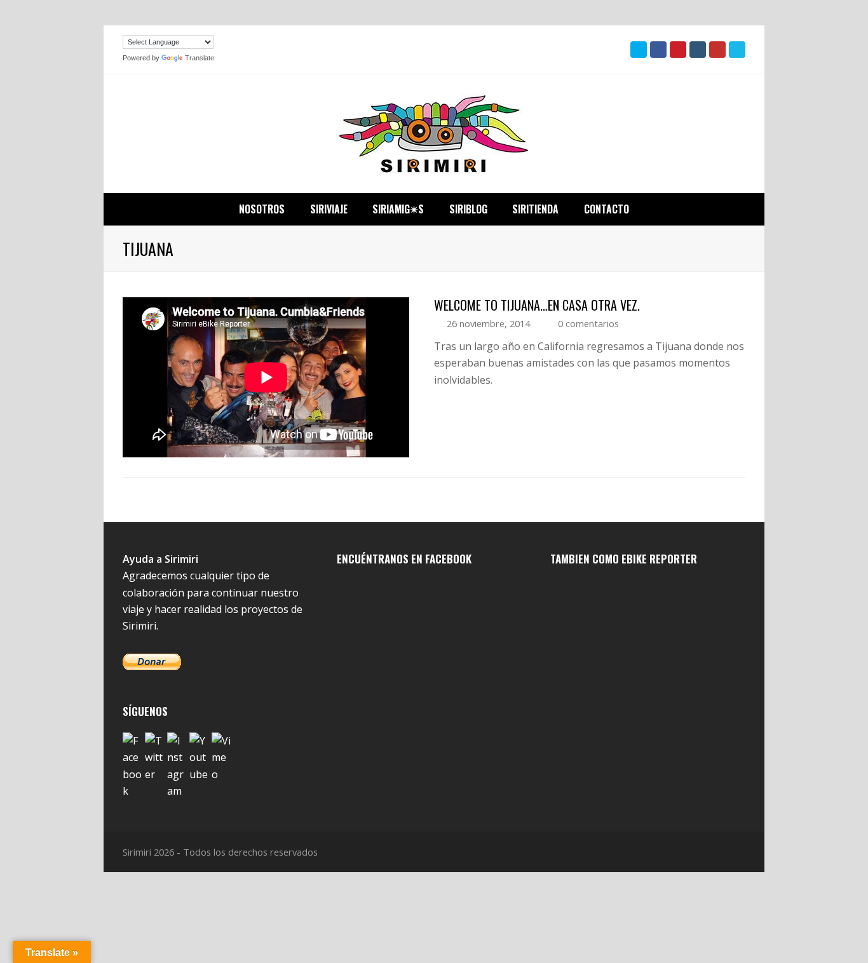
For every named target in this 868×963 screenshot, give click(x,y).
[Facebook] (132, 766)
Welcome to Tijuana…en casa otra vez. (537, 304)
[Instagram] (176, 766)
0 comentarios (588, 323)
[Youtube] (198, 757)
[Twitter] (154, 757)
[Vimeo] (221, 757)
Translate (199, 58)
